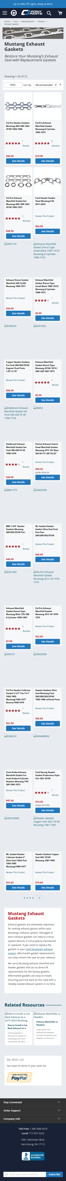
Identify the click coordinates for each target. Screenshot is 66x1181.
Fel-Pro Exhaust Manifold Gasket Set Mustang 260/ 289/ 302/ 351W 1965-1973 (18, 203)
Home (7, 21)
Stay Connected (13, 1102)
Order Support (12, 1110)
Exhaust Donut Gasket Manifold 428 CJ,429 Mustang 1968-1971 (17, 283)
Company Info (12, 1118)
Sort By (27, 85)
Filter (13, 84)
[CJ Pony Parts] (31, 13)
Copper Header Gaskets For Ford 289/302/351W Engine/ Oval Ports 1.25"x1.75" (18, 367)
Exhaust (41, 21)
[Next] (40, 898)
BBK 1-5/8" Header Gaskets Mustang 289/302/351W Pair (15, 529)
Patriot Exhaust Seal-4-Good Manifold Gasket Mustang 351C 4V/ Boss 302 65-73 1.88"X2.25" (47, 449)
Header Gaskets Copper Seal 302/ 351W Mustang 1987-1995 (47, 857)
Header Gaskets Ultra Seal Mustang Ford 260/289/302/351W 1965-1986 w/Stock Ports (47, 695)
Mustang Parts (27, 21)
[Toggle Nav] (4, 13)
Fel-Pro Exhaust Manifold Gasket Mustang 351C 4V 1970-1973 (47, 613)
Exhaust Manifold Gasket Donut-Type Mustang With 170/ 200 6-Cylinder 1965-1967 (17, 613)
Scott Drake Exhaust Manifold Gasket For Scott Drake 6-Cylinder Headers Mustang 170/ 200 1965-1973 (17, 778)
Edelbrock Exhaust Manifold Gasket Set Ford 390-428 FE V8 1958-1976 (16, 449)
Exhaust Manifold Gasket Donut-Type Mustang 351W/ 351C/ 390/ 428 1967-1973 (46, 367)
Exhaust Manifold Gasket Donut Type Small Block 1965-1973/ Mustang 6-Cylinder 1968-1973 (47, 286)
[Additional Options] (19, 1081)
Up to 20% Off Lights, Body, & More (33, 4)
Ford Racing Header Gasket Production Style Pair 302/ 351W (47, 775)
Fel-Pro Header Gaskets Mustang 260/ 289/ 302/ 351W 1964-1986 (18, 126)
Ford (16, 21)
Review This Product (44, 216)
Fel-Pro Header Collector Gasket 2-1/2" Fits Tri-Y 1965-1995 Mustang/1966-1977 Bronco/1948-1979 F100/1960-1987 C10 (18, 698)
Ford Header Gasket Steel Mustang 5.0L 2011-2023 (45, 201)
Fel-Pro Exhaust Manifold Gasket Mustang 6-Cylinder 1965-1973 (45, 127)
